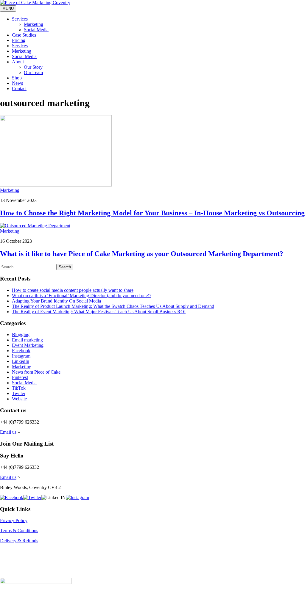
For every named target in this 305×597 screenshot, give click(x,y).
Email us (8, 432)
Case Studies (24, 34)
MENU (8, 8)
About (18, 61)
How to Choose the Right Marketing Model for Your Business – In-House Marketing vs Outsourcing (152, 213)
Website (19, 398)
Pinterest (20, 377)
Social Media (36, 29)
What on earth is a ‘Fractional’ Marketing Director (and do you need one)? (81, 295)
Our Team (33, 72)
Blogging (20, 334)
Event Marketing (27, 345)
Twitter (18, 393)
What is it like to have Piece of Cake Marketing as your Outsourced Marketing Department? (141, 254)
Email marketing (27, 339)
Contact (19, 88)
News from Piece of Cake (36, 372)
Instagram (21, 355)
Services (20, 18)
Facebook (21, 350)
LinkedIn (20, 361)
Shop (17, 77)
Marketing (33, 24)
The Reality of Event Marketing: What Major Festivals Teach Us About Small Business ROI (99, 311)
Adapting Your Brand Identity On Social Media (56, 300)
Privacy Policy (13, 520)
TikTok (19, 388)
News (17, 83)
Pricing (18, 40)
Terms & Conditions (19, 530)
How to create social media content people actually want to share (72, 290)
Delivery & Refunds (19, 540)
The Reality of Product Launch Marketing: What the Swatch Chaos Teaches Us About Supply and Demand (113, 306)
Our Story (33, 67)
